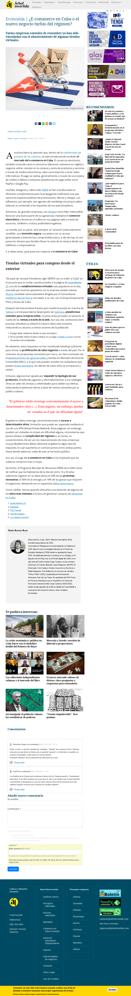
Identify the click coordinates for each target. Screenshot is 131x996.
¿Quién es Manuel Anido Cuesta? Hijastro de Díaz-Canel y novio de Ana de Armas (115, 144)
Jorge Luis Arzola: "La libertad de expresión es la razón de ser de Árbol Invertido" (115, 158)
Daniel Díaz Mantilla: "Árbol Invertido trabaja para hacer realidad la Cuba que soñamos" (114, 173)
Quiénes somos (51, 897)
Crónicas (77, 929)
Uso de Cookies (51, 979)
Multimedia (103, 2)
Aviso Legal (49, 972)
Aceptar (112, 990)
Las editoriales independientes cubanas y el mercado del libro (23, 679)
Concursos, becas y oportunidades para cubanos (114, 387)
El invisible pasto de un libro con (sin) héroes (114, 245)
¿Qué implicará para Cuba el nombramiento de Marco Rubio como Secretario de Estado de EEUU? (114, 189)
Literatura (115, 2)
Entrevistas (91, 2)
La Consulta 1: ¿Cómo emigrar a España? (114, 285)
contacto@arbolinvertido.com (114, 919)
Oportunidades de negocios (50, 958)
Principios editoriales (49, 905)
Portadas (36, 2)
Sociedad (23, 138)
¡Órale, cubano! (112, 215)
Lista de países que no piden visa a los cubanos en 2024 (115, 329)
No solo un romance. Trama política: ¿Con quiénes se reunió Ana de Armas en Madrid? (115, 115)
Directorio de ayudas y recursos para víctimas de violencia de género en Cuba (114, 274)
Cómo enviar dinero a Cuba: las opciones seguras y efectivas (115, 373)
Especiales (49, 2)
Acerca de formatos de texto (19, 831)
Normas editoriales (49, 914)
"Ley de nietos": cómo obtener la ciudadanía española (115, 359)
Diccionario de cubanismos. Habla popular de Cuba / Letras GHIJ (113, 402)
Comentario (13, 808)
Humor (76, 923)
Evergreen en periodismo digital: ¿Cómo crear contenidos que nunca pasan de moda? (115, 346)
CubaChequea (64, 2)
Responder (19, 762)
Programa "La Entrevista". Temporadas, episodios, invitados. (114, 205)
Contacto (47, 966)
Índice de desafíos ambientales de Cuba (114, 299)
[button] (108, 10)
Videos (76, 949)
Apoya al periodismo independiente (51, 941)
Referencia (14, 919)
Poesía (76, 936)
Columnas (77, 2)
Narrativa (77, 942)
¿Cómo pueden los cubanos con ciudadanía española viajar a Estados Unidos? (114, 317)
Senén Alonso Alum (17, 131)
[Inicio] (17, 4)
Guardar (13, 869)
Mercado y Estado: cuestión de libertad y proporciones (63, 642)
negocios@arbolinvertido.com (114, 928)
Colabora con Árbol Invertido (51, 930)
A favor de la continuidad (111, 230)
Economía (15, 19)
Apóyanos (36, 7)
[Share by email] (47, 123)
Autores (47, 950)
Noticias (77, 910)
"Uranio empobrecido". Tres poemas (62, 716)
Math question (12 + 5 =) (19, 848)
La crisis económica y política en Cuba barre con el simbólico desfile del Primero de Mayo (24, 643)
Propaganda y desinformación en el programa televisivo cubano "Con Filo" (114, 129)
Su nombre (13, 799)
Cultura (76, 897)
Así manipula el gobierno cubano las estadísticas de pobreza (24, 716)
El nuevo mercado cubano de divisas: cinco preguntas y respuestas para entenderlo (63, 680)
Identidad (47, 922)
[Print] (54, 123)
